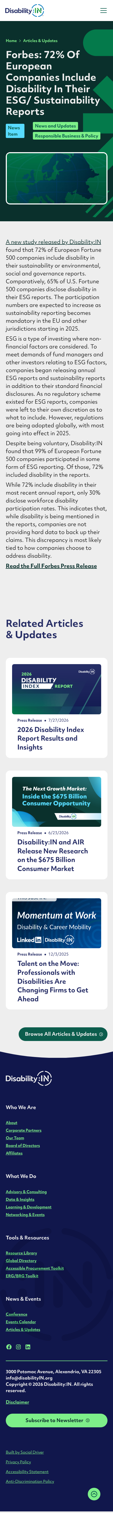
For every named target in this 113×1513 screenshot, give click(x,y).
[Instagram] (18, 1347)
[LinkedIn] (28, 1347)
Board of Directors (23, 1145)
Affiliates (14, 1153)
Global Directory (21, 1260)
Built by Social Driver (25, 1452)
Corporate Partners (24, 1130)
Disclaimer (17, 1402)
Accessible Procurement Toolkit (35, 1268)
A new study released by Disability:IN (53, 241)
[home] (39, 10)
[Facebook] (9, 1347)
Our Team (15, 1137)
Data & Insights (20, 1199)
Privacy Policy (18, 1461)
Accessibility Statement (27, 1471)
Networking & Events (25, 1214)
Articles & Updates (40, 40)
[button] (102, 10)
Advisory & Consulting (26, 1191)
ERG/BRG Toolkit (22, 1275)
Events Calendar (21, 1321)
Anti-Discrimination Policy (30, 1481)
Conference (16, 1314)
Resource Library (21, 1252)
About (11, 1122)
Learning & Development (29, 1206)
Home (11, 40)
